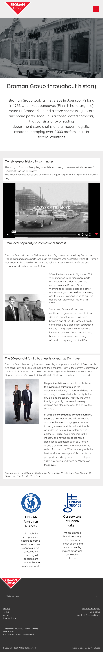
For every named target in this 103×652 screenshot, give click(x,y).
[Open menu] (96, 9)
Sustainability (9, 618)
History (6, 608)
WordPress (95, 648)
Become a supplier (91, 608)
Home (6, 611)
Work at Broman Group (88, 615)
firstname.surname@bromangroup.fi (18, 634)
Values (6, 615)
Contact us (95, 611)
